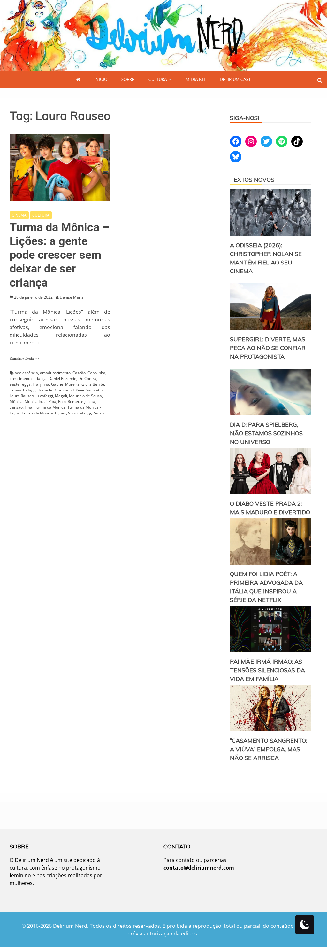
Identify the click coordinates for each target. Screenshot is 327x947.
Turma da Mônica (49, 407)
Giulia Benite (92, 384)
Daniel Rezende (62, 378)
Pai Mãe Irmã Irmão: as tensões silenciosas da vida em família (267, 670)
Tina (28, 407)
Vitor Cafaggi (79, 413)
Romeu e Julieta (81, 401)
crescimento (21, 378)
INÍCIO (100, 79)
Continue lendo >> (24, 359)
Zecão (98, 413)
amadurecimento (55, 372)
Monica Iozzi (36, 401)
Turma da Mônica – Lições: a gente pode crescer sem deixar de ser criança (60, 255)
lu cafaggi (44, 396)
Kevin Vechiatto (89, 390)
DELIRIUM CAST (235, 79)
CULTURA (157, 79)
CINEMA (19, 215)
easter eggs (20, 384)
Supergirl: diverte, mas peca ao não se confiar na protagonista (268, 347)
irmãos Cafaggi (23, 390)
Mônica (16, 401)
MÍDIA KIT (196, 79)
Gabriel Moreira (65, 384)
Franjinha (41, 384)
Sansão (16, 407)
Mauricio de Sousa (85, 396)
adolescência (26, 372)
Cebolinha (96, 372)
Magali (61, 396)
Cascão (79, 372)
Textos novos (252, 179)
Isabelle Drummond (56, 390)
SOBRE (127, 79)
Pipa (52, 401)
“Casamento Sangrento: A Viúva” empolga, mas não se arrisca (268, 749)
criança (40, 378)
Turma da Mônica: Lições (44, 413)
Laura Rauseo (22, 396)
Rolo (62, 401)
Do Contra (87, 378)
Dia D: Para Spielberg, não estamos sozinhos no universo (266, 433)
